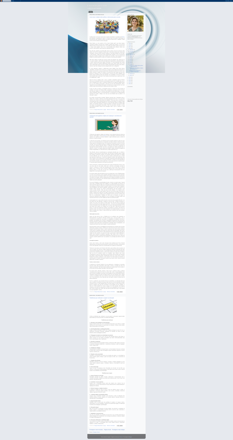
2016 (130, 48)
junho (131, 59)
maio (131, 60)
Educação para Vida (97, 5)
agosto (131, 56)
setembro (132, 54)
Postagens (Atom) (96, 432)
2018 (130, 45)
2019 (130, 43)
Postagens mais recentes (96, 429)
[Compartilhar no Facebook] (120, 109)
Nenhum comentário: (111, 109)
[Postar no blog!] (118, 109)
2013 (130, 80)
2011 (130, 83)
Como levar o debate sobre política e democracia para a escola (105, 17)
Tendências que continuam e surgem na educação (102, 297)
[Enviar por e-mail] (117, 109)
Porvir (123, 36)
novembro (132, 51)
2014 (130, 78)
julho (131, 57)
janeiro (131, 75)
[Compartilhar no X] (119, 109)
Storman (121, 436)
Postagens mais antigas (118, 429)
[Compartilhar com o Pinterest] (122, 109)
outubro (131, 52)
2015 (130, 77)
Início (91, 11)
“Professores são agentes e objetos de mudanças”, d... (136, 68)
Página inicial (107, 429)
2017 (130, 46)
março (131, 64)
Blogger (130, 436)
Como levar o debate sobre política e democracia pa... (136, 66)
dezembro (132, 49)
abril (131, 62)
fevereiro (131, 73)
